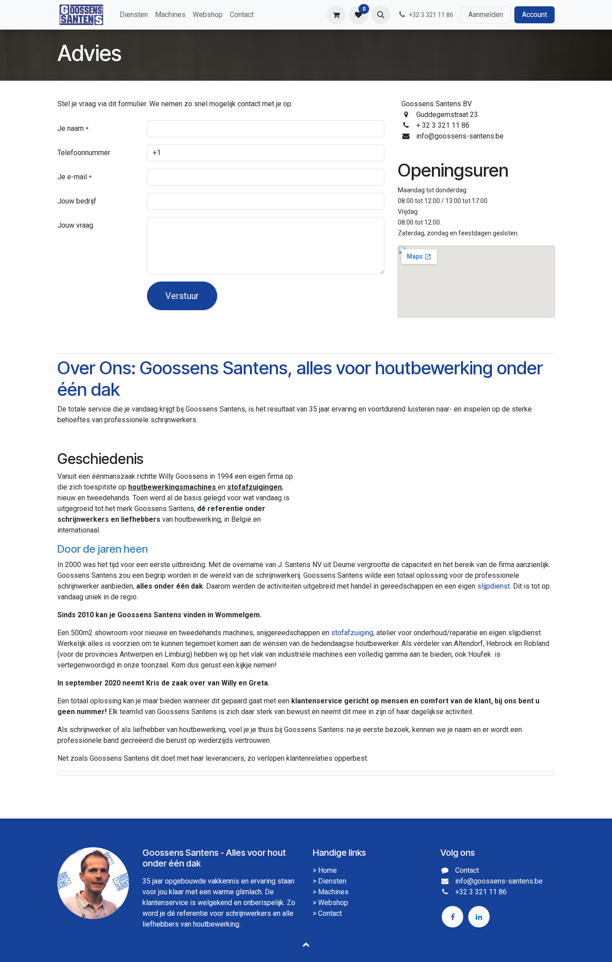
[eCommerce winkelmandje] (336, 14)
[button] (380, 14)
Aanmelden (485, 14)
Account (534, 14)
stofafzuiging (352, 632)
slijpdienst (493, 586)
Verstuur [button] (182, 295)
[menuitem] (133, 15)
